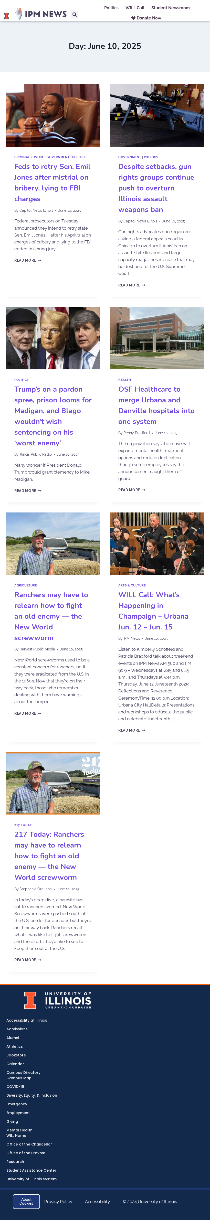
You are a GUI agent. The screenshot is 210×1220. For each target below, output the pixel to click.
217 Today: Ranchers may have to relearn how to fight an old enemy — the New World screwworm (49, 856)
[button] (74, 14)
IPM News (131, 638)
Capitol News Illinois (36, 210)
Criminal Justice (29, 157)
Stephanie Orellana (35, 889)
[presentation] (53, 115)
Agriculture (25, 585)
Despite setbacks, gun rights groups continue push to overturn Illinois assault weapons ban (156, 188)
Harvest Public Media (37, 649)
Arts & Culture (132, 585)
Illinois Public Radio (35, 454)
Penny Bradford (136, 433)
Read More (27, 260)
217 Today (23, 825)
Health (124, 380)
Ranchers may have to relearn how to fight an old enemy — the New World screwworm (51, 616)
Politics (79, 157)
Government (58, 157)
